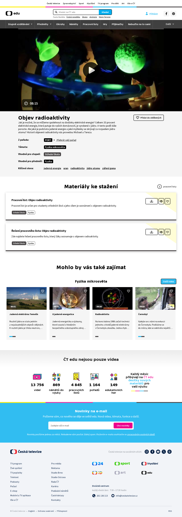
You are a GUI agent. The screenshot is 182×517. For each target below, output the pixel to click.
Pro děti (115, 3)
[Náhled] (161, 201)
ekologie (93, 17)
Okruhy (60, 24)
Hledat (105, 12)
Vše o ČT (131, 3)
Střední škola (52, 154)
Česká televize (53, 3)
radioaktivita (77, 168)
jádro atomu (93, 168)
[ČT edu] (13, 14)
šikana (84, 17)
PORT (48, 140)
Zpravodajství (69, 3)
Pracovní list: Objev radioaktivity (31, 200)
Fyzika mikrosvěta (55, 147)
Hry (105, 24)
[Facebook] (166, 14)
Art (123, 3)
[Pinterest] (173, 14)
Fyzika (48, 161)
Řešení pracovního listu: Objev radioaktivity (38, 230)
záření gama (109, 168)
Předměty (42, 24)
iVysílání (91, 3)
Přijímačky (117, 24)
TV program (103, 3)
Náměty (73, 24)
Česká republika (73, 17)
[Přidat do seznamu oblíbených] (167, 201)
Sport (81, 3)
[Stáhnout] (151, 201)
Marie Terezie (104, 17)
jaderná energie (52, 168)
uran (65, 168)
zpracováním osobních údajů (141, 434)
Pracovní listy (90, 24)
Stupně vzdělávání (18, 24)
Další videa (168, 281)
